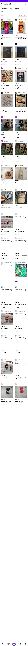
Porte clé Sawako (5, 377)
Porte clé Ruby (4, 328)
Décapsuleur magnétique (4, 110)
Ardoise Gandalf (5, 61)
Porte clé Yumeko (5, 280)
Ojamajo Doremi (5, 85)
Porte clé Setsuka (5, 231)
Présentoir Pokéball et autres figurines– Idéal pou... (20, 110)
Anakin (2, 134)
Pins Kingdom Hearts (6, 207)
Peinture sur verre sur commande (20, 280)
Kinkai (7, 3)
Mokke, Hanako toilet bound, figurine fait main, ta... (6, 402)
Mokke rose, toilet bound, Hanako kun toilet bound (20, 402)
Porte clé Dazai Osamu (6, 304)
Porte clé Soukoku (19, 231)
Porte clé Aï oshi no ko (20, 304)
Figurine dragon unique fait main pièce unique (21, 38)
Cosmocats (4, 158)
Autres (3, 11)
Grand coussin (18, 207)
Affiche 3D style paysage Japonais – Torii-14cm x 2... (20, 86)
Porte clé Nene (18, 328)
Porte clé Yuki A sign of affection (20, 378)
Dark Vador (18, 134)
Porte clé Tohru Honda (20, 353)
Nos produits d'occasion (10, 9)
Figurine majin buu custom (5, 38)
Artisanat (24, 9)
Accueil (2, 9)
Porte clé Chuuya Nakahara (5, 256)
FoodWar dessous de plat (6, 183)
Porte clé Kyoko (4, 353)
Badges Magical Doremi (21, 255)
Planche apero (18, 183)
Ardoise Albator (19, 61)
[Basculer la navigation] (1, 4)
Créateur (19, 9)
